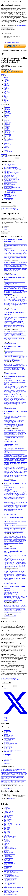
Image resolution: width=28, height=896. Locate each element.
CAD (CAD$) (7, 84)
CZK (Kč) (6, 88)
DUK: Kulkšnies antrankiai (10, 875)
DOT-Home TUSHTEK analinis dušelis (13, 870)
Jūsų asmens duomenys (9, 761)
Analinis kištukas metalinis (10, 848)
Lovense (6, 868)
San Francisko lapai (8, 199)
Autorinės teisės (7, 740)
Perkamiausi (6, 147)
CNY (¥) (6, 87)
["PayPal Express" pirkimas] (15, 47)
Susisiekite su (4, 154)
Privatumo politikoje (21, 25)
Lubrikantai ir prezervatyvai (10, 167)
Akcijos (5, 148)
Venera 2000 (7, 884)
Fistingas (6, 844)
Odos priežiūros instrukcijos (10, 878)
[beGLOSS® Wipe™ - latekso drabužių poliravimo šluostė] (15, 352)
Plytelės (5, 227)
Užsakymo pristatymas (9, 739)
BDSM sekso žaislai (8, 186)
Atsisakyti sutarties (8, 151)
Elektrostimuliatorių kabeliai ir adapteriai (13, 887)
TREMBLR (6, 851)
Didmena (6, 150)
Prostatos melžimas (8, 862)
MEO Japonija (7, 832)
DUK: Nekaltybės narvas (10, 879)
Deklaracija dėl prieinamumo (10, 743)
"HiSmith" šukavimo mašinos (11, 174)
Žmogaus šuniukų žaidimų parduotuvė (13, 187)
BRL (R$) (6, 83)
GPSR (5, 809)
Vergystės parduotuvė (9, 176)
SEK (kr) (6, 99)
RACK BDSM (7, 812)
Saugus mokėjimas (8, 736)
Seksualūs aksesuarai (8, 198)
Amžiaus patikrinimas (9, 888)
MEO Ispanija (7, 821)
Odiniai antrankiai (8, 856)
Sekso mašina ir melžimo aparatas (11, 172)
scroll (2, 800)
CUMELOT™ (7, 843)
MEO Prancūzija (7, 819)
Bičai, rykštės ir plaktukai (10, 184)
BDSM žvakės (7, 867)
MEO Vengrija (7, 828)
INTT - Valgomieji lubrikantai (11, 872)
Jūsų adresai (6, 760)
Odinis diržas (7, 194)
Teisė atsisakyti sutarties (9, 738)
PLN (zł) (6, 95)
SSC (5, 813)
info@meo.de (11, 798)
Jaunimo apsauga (8, 788)
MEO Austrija (7, 816)
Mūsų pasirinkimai (8, 144)
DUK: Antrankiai (8, 874)
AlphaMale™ (7, 842)
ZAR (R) (6, 102)
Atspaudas (6, 742)
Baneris (5, 732)
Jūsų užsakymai (7, 757)
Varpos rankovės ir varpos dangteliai (12, 170)
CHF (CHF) (6, 85)
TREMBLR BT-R (8, 839)
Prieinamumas (7, 808)
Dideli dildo (6, 835)
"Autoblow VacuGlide (9, 838)
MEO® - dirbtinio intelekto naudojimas (13, 892)
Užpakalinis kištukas (8, 847)
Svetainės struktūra (8, 751)
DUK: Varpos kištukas (9, 880)
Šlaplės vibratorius (8, 860)
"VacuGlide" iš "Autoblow (10, 871)
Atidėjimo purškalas (8, 815)
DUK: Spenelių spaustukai (10, 882)
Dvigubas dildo (7, 855)
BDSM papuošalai (8, 196)
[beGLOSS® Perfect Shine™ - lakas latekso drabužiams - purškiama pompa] (15, 283)
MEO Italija (6, 820)
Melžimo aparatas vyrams (10, 836)
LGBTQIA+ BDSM (8, 811)
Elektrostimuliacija (8, 183)
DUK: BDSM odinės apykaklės (11, 876)
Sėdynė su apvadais (8, 852)
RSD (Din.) (6, 98)
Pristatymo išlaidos (8, 746)
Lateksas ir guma (8, 188)
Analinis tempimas (8, 866)
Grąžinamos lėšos (8, 759)
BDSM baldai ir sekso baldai (10, 182)
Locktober (6, 834)
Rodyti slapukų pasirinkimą (7, 28)
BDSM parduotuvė (8, 731)
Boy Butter (6, 850)
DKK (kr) (6, 89)
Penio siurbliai (7, 171)
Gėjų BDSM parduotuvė (9, 863)
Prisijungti (3, 74)
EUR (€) (6, 77)
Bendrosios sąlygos (8, 735)
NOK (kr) (6, 94)
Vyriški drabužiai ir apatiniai (10, 195)
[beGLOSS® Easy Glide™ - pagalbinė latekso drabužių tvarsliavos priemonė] (15, 417)
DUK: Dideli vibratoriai (9, 883)
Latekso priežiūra (11, 192)
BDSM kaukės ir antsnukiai (10, 178)
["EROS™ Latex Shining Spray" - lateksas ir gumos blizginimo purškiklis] (15, 523)
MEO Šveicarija (7, 817)
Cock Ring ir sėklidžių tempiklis (11, 168)
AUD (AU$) (7, 80)
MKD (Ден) (6, 92)
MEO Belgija (7, 827)
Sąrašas (5, 229)
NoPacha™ (6, 840)
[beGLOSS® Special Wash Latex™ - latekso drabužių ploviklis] (15, 489)
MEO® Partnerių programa (10, 894)
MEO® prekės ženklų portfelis (11, 891)
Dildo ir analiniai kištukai (9, 164)
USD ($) (6, 79)
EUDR (5, 886)
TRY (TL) (6, 100)
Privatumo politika (8, 747)
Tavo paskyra (6, 755)
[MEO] (4, 156)
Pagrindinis (6, 143)
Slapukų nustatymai (8, 748)
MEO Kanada (7, 831)
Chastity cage (7, 859)
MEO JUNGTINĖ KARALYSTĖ (12, 824)
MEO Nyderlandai (8, 823)
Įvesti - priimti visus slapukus (7, 29)
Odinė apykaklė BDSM (9, 854)
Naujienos (6, 146)
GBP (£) (6, 91)
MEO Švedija (7, 825)
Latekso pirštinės (10, 191)
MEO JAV (6, 829)
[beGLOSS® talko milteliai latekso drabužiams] (15, 317)
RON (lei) (6, 96)
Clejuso (5, 864)
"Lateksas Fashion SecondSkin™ (14, 190)
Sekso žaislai (7, 165)
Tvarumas (6, 807)
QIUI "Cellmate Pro (8, 858)
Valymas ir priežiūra (8, 890)
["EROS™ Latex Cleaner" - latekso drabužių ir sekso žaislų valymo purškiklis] (15, 592)
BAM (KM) (6, 81)
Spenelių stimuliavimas (9, 175)
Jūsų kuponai (7, 763)
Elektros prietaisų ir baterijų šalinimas (12, 750)
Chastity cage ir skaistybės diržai (11, 179)
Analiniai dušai (7, 180)
